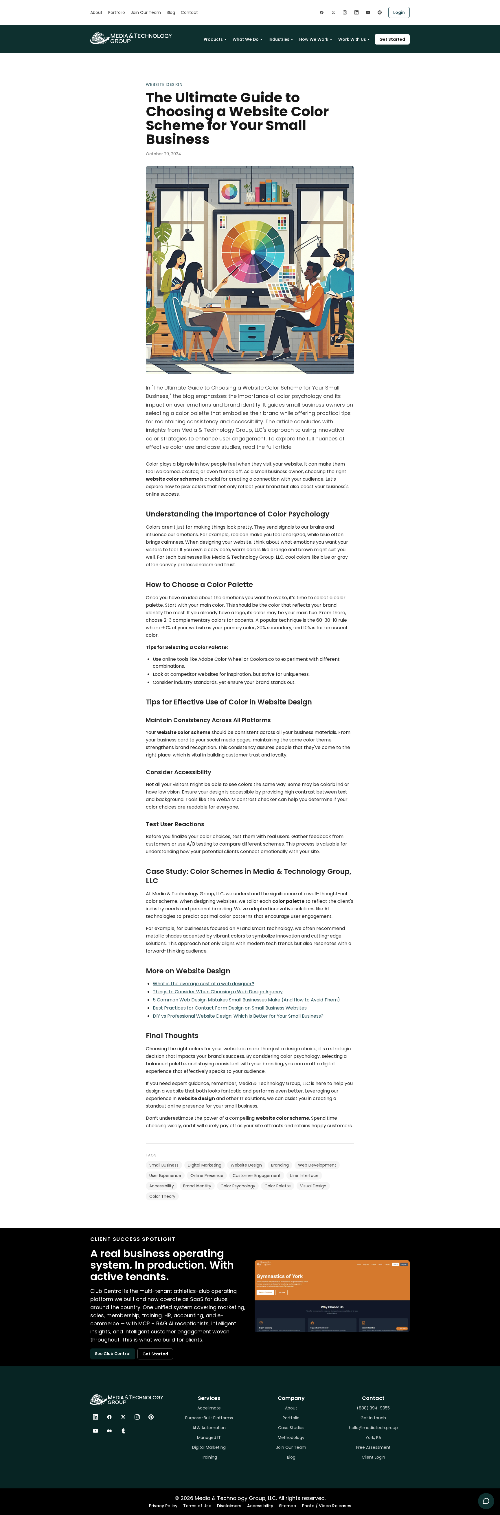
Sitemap (287, 1506)
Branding (280, 1165)
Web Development (317, 1165)
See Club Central (112, 1354)
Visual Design (313, 1186)
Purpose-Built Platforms (209, 1418)
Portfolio (116, 12)
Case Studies (291, 1428)
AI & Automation (209, 1428)
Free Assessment (373, 1447)
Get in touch (373, 1418)
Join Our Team (146, 12)
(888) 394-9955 (373, 1408)
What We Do (246, 39)
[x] (333, 12)
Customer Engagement (257, 1175)
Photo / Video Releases (326, 1506)
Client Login (373, 1457)
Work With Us (352, 39)
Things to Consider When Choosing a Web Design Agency (218, 991)
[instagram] (345, 12)
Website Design (164, 84)
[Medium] (109, 1431)
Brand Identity (197, 1186)
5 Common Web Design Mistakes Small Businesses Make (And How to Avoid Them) (246, 1000)
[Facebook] (109, 1417)
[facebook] (322, 12)
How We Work (313, 39)
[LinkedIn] (95, 1417)
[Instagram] (137, 1417)
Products (213, 39)
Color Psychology (237, 1186)
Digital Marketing (204, 1165)
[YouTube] (95, 1431)
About (96, 12)
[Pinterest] (151, 1417)
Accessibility (161, 1186)
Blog (171, 12)
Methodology (291, 1437)
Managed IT (209, 1437)
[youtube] (368, 12)
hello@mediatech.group (373, 1428)
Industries (279, 39)
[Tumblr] (123, 1431)
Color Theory (162, 1196)
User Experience (165, 1175)
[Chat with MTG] (486, 1501)
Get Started (392, 39)
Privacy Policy (163, 1506)
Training (209, 1457)
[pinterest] (380, 12)
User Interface (304, 1175)
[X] (123, 1417)
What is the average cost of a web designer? (203, 983)
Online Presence (206, 1175)
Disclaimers (229, 1506)
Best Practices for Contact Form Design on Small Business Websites (230, 1008)
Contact (189, 12)
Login (399, 12)
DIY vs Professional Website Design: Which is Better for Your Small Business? (238, 1016)
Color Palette (277, 1186)
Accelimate (209, 1408)
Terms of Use (197, 1506)
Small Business (164, 1165)
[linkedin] (356, 12)
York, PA (373, 1437)
